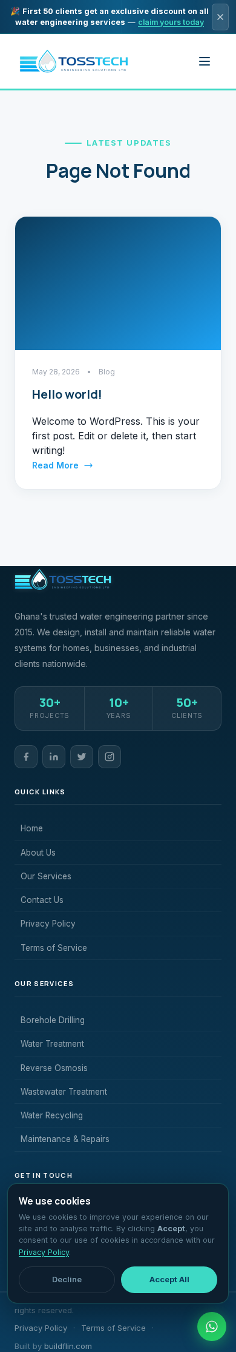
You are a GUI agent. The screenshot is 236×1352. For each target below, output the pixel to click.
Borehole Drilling (53, 1020)
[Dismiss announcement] (220, 17)
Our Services (46, 876)
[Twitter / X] (81, 756)
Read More (55, 465)
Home (32, 828)
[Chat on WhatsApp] (211, 1326)
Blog (107, 371)
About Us (38, 852)
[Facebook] (26, 756)
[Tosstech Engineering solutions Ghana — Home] (73, 61)
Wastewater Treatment (64, 1092)
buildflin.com (68, 1346)
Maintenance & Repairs (65, 1139)
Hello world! (67, 394)
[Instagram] (109, 756)
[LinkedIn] (53, 756)
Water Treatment (52, 1044)
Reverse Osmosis (54, 1068)
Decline (67, 1279)
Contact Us (42, 900)
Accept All (169, 1279)
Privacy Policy (48, 923)
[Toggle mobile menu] (204, 61)
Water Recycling (52, 1115)
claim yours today (171, 22)
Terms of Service (54, 948)
